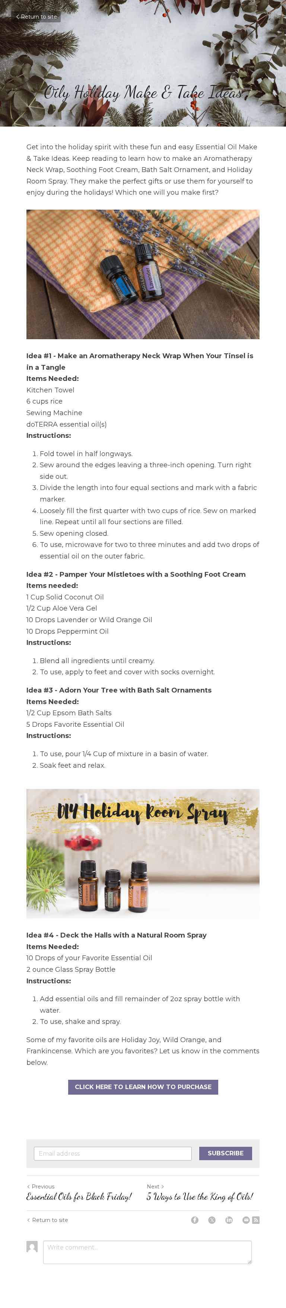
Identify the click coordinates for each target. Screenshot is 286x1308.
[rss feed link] (256, 1220)
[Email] (246, 1220)
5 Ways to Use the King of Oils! (200, 1196)
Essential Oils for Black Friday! (78, 1196)
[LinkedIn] (229, 1220)
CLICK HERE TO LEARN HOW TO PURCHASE (143, 1087)
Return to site (39, 16)
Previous (43, 1186)
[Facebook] (194, 1220)
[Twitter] (212, 1220)
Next (153, 1186)
